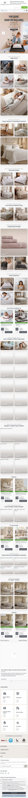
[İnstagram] (3, 751)
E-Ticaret (10, 769)
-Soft (7, 769)
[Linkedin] (6, 751)
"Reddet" (9, 785)
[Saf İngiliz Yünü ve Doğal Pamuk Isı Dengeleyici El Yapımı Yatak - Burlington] (21, 598)
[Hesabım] (24, 10)
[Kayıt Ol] (25, 744)
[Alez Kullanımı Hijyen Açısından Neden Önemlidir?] (14, 633)
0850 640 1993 (4, 758)
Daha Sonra (17, 7)
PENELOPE (3, 324)
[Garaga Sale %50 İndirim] (14, 33)
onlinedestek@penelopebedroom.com (9, 760)
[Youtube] (9, 751)
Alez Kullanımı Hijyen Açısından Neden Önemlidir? (13, 648)
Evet (24, 7)
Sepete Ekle (9, 332)
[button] (9, 52)
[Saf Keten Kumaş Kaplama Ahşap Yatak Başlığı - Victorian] (21, 463)
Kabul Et (14, 795)
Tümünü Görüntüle (22, 619)
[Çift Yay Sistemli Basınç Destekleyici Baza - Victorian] (7, 463)
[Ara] (2, 11)
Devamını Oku (3, 657)
